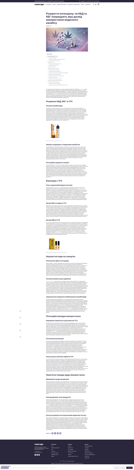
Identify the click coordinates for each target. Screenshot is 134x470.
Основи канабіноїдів (52, 57)
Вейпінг (73, 405)
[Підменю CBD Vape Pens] (80, 4)
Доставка (86, 449)
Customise (116, 467)
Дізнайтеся (87, 4)
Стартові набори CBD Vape (73, 456)
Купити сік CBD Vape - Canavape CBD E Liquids (54, 140)
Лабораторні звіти (54, 454)
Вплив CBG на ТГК (52, 66)
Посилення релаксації (53, 77)
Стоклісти (53, 451)
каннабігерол (81, 89)
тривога (56, 93)
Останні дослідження (50, 281)
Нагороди (87, 447)
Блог (52, 446)
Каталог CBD (87, 457)
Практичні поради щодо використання (55, 80)
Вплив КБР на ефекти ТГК (54, 65)
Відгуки (52, 456)
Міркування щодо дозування (54, 81)
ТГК (67, 91)
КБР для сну (70, 4)
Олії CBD (54, 4)
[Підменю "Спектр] (84, 4)
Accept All (129, 467)
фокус (73, 231)
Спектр (82, 4)
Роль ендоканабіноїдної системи (55, 63)
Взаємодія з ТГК (51, 62)
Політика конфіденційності (90, 454)
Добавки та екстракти (61, 4)
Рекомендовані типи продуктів (54, 83)
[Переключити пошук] (94, 5)
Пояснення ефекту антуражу (54, 69)
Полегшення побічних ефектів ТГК (55, 78)
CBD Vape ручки (76, 4)
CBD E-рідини (48, 4)
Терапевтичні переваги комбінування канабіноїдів (58, 72)
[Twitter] (37, 455)
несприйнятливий (81, 188)
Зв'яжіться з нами (54, 452)
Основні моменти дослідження (54, 71)
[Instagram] (39, 455)
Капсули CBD (70, 447)
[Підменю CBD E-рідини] (51, 4)
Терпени (69, 454)
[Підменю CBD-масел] (56, 4)
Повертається (87, 451)
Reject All (123, 467)
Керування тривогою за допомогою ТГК (56, 75)
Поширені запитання (55, 447)
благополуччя (58, 231)
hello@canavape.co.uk (38, 452)
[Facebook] (35, 455)
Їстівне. (47, 404)
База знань (87, 456)
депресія (69, 308)
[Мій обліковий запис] (95, 4)
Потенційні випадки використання (54, 74)
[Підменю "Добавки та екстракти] (67, 4)
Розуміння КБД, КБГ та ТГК (53, 56)
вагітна (71, 422)
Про (52, 449)
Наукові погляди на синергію (53, 68)
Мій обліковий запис (88, 446)
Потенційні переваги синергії (54, 60)
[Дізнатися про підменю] (90, 4)
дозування (54, 331)
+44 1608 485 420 (38, 451)
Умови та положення (89, 452)
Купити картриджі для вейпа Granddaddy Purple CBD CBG (56, 252)
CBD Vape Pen (70, 452)
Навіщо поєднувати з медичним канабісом (57, 59)
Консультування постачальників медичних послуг (58, 84)
